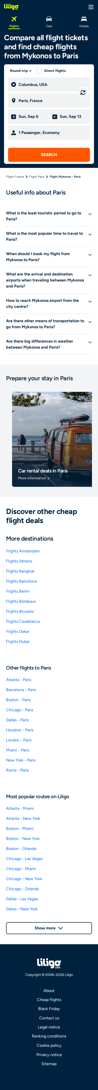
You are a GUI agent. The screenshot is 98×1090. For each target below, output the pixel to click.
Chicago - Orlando (22, 888)
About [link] (49, 990)
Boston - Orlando (21, 848)
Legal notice (49, 1027)
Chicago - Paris (19, 709)
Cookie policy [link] (49, 1045)
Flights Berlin (17, 591)
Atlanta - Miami (20, 808)
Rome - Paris (17, 770)
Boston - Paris (18, 699)
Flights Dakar (17, 631)
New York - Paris (20, 760)
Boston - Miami (19, 828)
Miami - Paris (17, 750)
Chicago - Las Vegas (24, 858)
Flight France (15, 176)
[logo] (11, 7)
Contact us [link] (49, 1018)
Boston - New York (23, 838)
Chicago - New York (24, 878)
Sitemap (49, 1063)
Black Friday (49, 1008)
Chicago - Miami (21, 868)
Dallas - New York (22, 909)
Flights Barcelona (21, 581)
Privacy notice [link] (49, 1054)
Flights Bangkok (20, 571)
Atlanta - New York (23, 818)
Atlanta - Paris (18, 679)
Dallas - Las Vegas (22, 898)
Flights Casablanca (23, 621)
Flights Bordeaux (21, 601)
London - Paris (18, 740)
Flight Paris (36, 176)
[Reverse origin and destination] (83, 92)
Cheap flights (49, 999)
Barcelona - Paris (21, 689)
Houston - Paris (19, 730)
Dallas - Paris (17, 720)
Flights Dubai (17, 641)
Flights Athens (19, 561)
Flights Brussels (20, 611)
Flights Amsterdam (23, 551)
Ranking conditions (49, 1036)
